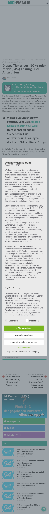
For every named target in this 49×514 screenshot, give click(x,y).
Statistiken (34, 321)
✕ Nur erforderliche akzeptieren (24, 342)
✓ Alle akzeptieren (24, 328)
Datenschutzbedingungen (30, 352)
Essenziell (13, 321)
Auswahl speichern (24, 335)
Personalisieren (24, 348)
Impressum (12, 352)
